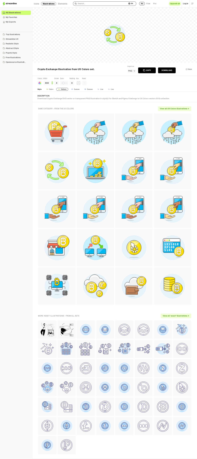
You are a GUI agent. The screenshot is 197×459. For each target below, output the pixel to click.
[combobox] (100, 4)
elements (62, 4)
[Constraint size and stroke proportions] (52, 81)
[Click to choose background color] (78, 83)
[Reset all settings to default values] (84, 83)
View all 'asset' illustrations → (176, 316)
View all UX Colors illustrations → (174, 109)
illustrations (49, 4)
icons (36, 4)
